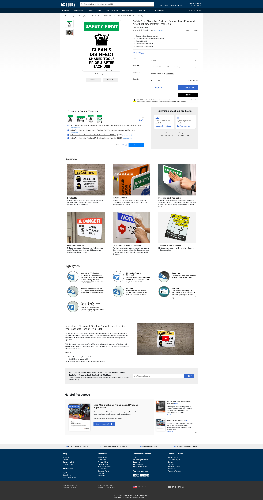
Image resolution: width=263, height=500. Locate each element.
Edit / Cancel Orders (69, 477)
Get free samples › (184, 126)
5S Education (159, 10)
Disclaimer (136, 462)
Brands (65, 460)
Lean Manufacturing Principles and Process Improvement (115, 406)
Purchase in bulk (193, 80)
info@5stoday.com (182, 135)
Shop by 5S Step (68, 464)
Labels (90, 10)
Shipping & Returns (174, 466)
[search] (117, 4)
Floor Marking (78, 10)
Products (66, 457)
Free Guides (102, 460)
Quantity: (136, 79)
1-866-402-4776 (194, 3)
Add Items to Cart (136, 145)
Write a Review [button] (159, 30)
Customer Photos (104, 471)
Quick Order (67, 475)
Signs (99, 10)
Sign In (193, 10)
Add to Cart (189, 88)
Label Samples (163, 5)
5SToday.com (128, 497)
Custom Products (128, 10)
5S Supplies (66, 10)
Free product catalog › (164, 126)
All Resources (102, 457)
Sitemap (101, 473)
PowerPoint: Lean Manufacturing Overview (179, 402)
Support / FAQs (173, 457)
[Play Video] (69, 32)
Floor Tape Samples (176, 5)
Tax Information (138, 464)
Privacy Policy (118, 495)
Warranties (101, 475)
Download (170, 415)
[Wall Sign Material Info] (138, 65)
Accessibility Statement (140, 460)
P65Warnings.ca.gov (180, 101)
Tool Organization (112, 10)
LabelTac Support (174, 460)
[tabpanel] (174, 408)
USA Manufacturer (144, 487)
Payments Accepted (174, 471)
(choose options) (75, 127)
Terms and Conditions (140, 466)
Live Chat (171, 464)
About (135, 457)
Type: (135, 65)
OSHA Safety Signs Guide (176, 420)
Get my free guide (103, 424)
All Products (143, 10)
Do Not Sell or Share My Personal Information (136, 495)
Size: (134, 59)
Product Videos (103, 462)
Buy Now (158, 88)
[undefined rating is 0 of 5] (138, 30)
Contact (170, 462)
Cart (200, 10)
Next (196, 432)
